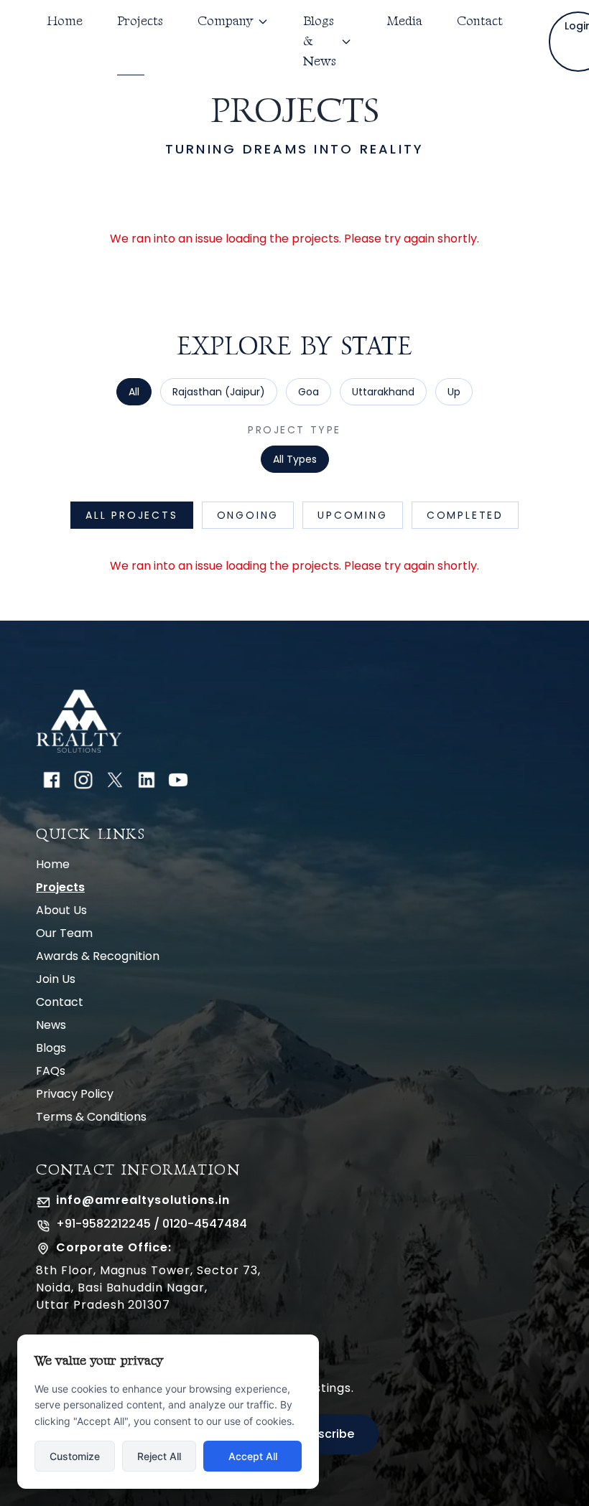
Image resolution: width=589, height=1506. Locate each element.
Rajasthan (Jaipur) (218, 392)
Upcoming (352, 515)
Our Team (64, 933)
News (51, 1025)
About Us (61, 910)
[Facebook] (52, 780)
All (134, 392)
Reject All (159, 1456)
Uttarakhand (383, 392)
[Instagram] (83, 780)
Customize (75, 1456)
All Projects (131, 515)
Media (404, 21)
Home (65, 21)
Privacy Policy (74, 1094)
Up (453, 392)
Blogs (51, 1048)
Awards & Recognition (97, 956)
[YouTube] (178, 780)
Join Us (55, 979)
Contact (480, 21)
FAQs (50, 1071)
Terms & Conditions (91, 1117)
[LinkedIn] (146, 780)
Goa (308, 392)
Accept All (252, 1456)
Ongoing (248, 515)
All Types (295, 459)
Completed (465, 515)
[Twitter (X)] (115, 780)
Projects (140, 21)
